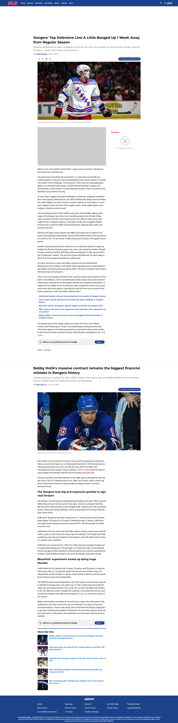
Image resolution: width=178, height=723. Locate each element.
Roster (56, 3)
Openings (69, 704)
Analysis (47, 350)
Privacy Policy (70, 708)
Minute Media (26, 717)
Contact (88, 704)
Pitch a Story (42, 708)
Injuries (64, 3)
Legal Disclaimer (134, 708)
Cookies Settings (92, 712)
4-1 (76, 177)
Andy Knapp (41, 54)
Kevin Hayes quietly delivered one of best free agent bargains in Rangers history (71, 301)
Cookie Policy (112, 708)
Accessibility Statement (47, 712)
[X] (165, 3)
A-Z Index (69, 712)
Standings (48, 3)
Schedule (38, 3)
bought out (82, 594)
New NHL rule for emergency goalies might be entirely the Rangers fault (71, 306)
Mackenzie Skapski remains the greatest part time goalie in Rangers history (72, 296)
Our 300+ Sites (113, 704)
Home (40, 350)
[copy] (50, 58)
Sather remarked (83, 470)
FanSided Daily (133, 704)
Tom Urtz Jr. (41, 385)
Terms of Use (90, 708)
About (39, 704)
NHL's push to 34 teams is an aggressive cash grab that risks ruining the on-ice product (72, 310)
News (23, 3)
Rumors (30, 3)
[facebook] (160, 3)
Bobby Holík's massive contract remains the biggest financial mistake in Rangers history (70, 316)
